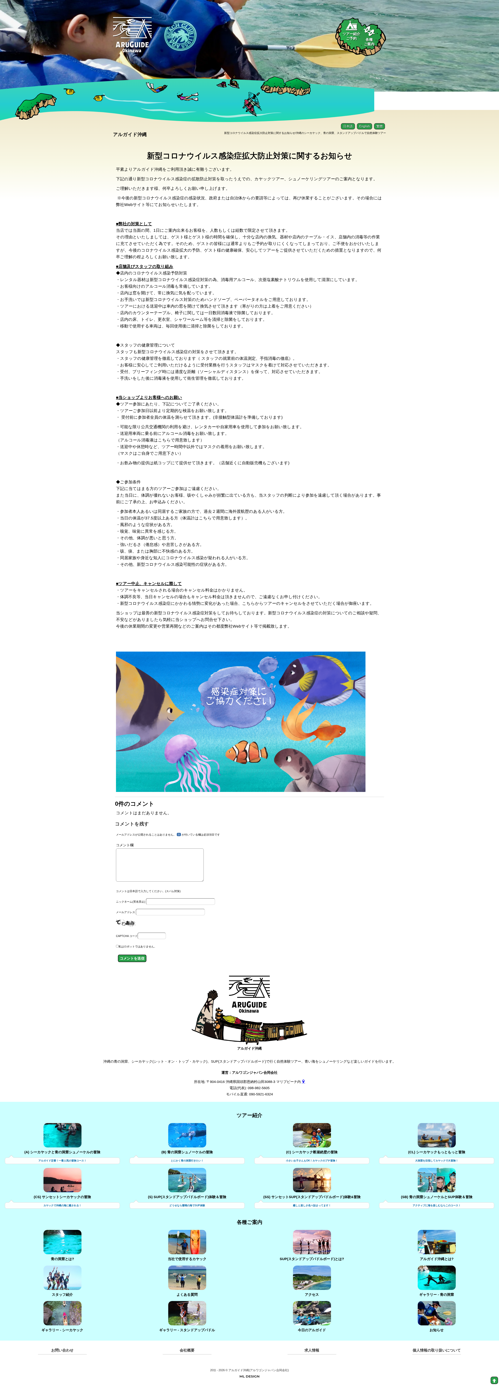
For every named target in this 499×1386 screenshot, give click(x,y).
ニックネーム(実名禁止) (130, 901)
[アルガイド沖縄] (249, 997)
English (364, 126)
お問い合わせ (62, 1350)
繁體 (379, 126)
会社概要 (187, 1350)
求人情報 (311, 1350)
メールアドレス (125, 912)
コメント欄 (125, 845)
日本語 (348, 126)
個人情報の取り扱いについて (437, 1350)
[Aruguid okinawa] (132, 37)
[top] (494, 1380)
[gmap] (303, 1082)
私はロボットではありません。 (138, 946)
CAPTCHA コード (127, 936)
